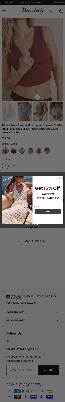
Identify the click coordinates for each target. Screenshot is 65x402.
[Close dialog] (61, 178)
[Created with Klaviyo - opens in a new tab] (33, 225)
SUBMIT (47, 211)
